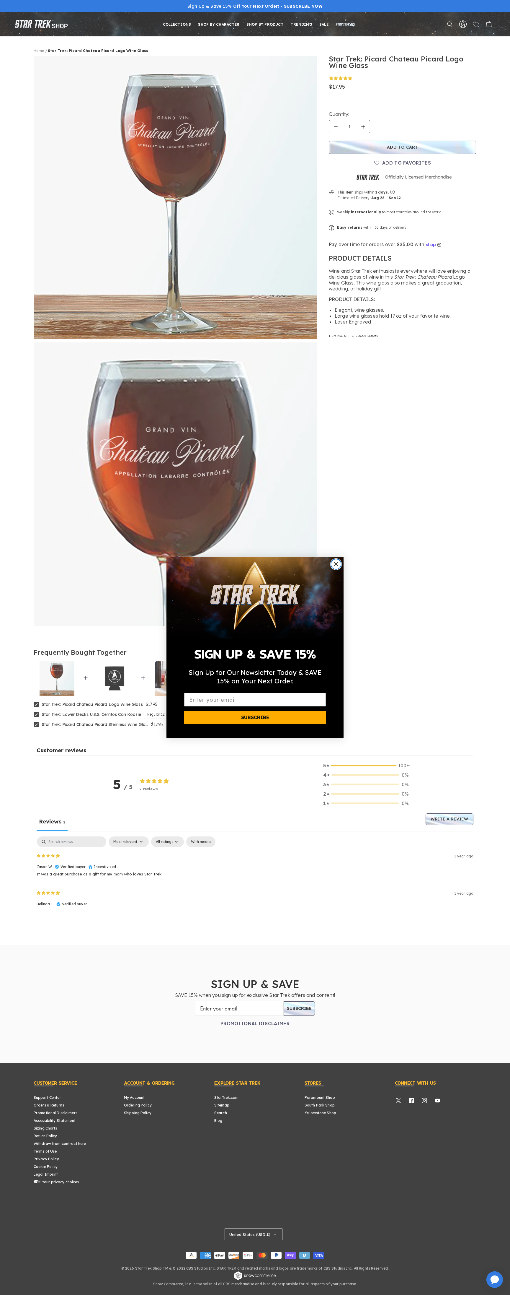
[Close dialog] (336, 564)
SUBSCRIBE (255, 717)
